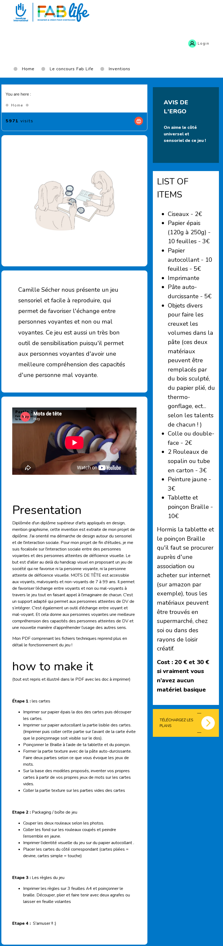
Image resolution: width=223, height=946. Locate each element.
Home (17, 105)
